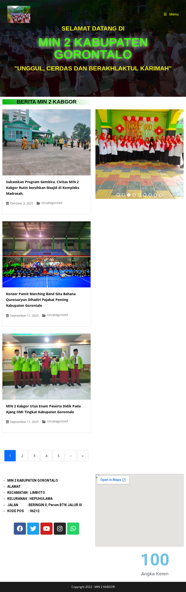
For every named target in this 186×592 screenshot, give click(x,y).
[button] (118, 195)
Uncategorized (51, 203)
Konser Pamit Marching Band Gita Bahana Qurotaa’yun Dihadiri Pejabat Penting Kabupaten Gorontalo (41, 300)
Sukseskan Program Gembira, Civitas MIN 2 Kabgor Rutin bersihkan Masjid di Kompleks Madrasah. (42, 188)
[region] (139, 154)
